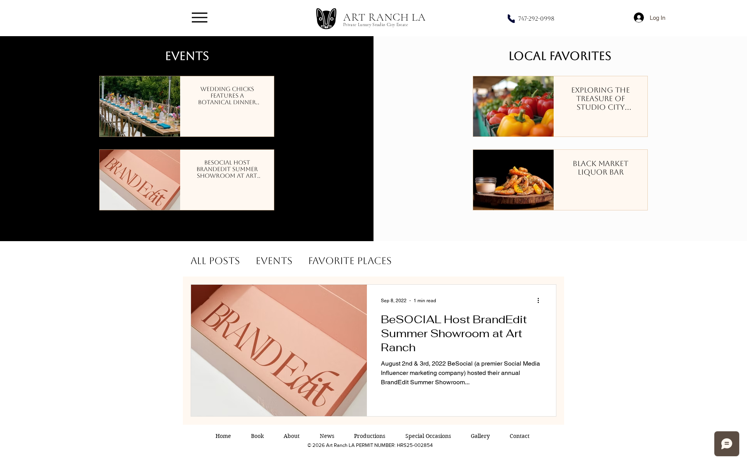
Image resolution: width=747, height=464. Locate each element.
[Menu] (199, 17)
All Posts (215, 260)
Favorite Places (350, 260)
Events (274, 260)
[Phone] (511, 18)
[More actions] (540, 300)
